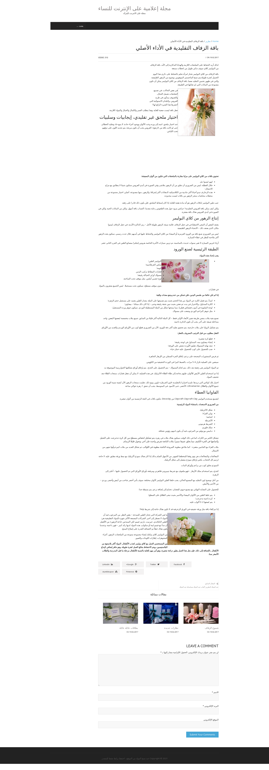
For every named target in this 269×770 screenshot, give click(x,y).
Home (215, 41)
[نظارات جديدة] (160, 604)
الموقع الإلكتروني (211, 719)
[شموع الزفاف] (201, 604)
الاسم (215, 692)
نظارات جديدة (171, 627)
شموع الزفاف (212, 627)
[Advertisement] (121, 84)
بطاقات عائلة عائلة (128, 627)
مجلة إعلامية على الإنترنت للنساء (134, 8)
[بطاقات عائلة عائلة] (120, 604)
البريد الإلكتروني (211, 705)
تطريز (207, 41)
